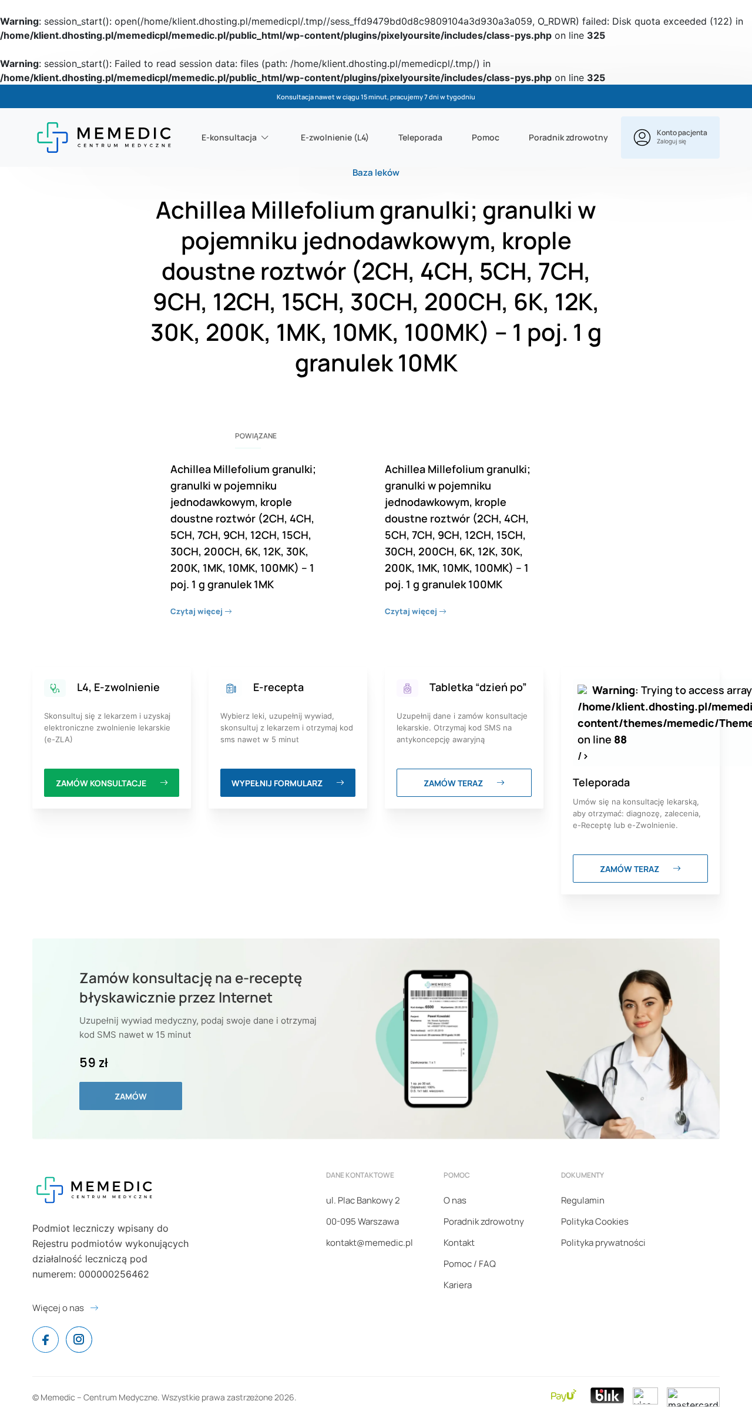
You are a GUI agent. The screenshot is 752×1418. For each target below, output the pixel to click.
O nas (455, 1200)
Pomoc (485, 137)
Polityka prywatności (603, 1242)
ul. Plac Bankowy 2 (363, 1200)
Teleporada (420, 137)
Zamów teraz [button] (454, 783)
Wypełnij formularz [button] (277, 783)
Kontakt (459, 1242)
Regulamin (583, 1200)
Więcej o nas (58, 1308)
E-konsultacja (229, 137)
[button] (670, 137)
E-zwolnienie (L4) (335, 137)
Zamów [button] (131, 1096)
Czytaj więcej (197, 611)
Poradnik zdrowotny (568, 137)
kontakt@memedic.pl (369, 1242)
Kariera (458, 1285)
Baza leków (376, 172)
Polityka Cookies (595, 1221)
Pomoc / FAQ (470, 1264)
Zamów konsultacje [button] (102, 783)
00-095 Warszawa (362, 1221)
